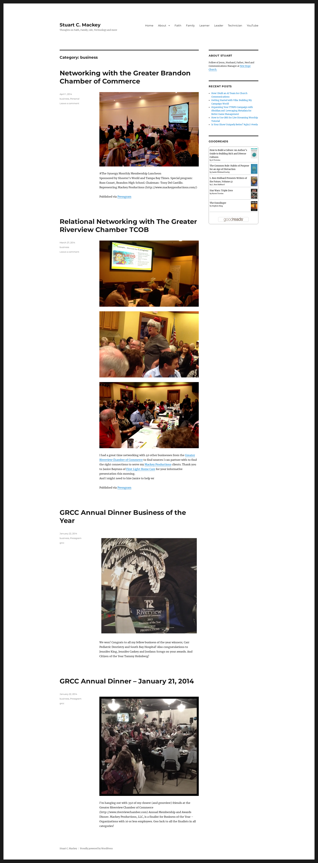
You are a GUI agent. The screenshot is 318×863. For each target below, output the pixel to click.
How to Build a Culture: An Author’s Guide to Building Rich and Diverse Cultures (228, 154)
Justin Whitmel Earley (221, 172)
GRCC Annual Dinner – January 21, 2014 (127, 681)
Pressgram (124, 196)
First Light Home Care (140, 469)
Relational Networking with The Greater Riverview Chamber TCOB (128, 225)
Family (190, 25)
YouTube (252, 25)
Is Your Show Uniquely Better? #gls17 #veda (234, 124)
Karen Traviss (217, 193)
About (162, 25)
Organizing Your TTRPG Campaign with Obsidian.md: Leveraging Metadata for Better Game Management (232, 111)
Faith (178, 25)
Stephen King (217, 206)
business (64, 98)
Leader (218, 25)
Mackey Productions (158, 464)
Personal (75, 98)
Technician (235, 25)
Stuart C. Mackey (80, 25)
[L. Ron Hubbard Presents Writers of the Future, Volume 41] (254, 181)
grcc (62, 542)
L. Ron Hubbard (218, 185)
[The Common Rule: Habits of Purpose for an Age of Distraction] (254, 168)
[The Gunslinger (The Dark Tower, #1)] (254, 206)
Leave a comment (69, 103)
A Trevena (216, 160)
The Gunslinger (218, 203)
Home (149, 25)
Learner (204, 25)
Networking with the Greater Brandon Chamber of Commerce (125, 77)
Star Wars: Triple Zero (221, 190)
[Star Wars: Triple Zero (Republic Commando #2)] (254, 194)
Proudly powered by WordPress (96, 848)
